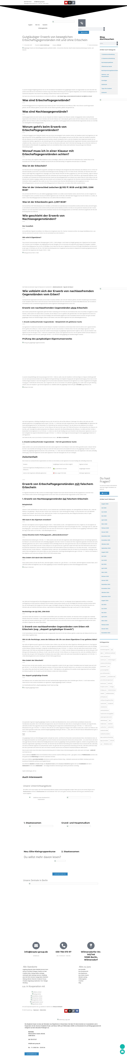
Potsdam (25, 981)
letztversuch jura (112, 690)
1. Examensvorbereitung (108, 54)
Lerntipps (112, 686)
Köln (29, 977)
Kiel (26, 977)
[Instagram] (70, 2)
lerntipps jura (103, 690)
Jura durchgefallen (104, 670)
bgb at (101, 653)
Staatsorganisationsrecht (106, 717)
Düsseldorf (30, 971)
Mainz (41, 977)
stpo (110, 720)
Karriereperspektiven (107, 62)
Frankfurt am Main (42, 971)
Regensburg (31, 981)
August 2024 (104, 600)
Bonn (47, 969)
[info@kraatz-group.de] (36, 945)
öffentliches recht (108, 744)
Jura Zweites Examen (84, 975)
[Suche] (104, 29)
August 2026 (104, 504)
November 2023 (105, 632)
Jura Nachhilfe (82, 969)
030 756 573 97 (63, 952)
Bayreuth (30, 969)
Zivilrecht (104, 92)
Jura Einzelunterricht (83, 971)
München (34, 979)
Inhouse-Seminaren (57, 1006)
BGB (112, 649)
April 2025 (104, 568)
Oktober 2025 (105, 544)
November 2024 (105, 588)
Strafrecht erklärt (104, 730)
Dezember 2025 (105, 536)
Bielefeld (38, 969)
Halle (30, 975)
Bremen (25, 971)
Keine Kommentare (93, 45)
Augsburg (25, 969)
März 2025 (104, 572)
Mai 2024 (103, 612)
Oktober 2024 (105, 592)
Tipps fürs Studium (106, 88)
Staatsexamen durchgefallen (106, 713)
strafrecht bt (110, 727)
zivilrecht (112, 740)
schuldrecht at (103, 707)
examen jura (103, 659)
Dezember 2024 (105, 584)
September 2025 (105, 548)
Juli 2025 (103, 556)
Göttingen (42, 973)
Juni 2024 (104, 608)
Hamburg (33, 975)
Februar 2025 (105, 576)
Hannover (38, 975)
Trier (42, 981)
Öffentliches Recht (106, 66)
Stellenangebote (83, 979)
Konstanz (33, 977)
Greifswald (25, 975)
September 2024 (106, 596)
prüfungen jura (103, 696)
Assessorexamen (104, 646)
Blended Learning (83, 977)
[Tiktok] (73, 2)
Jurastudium (103, 676)
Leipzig (37, 977)
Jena (24, 977)
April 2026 (104, 520)
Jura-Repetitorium (83, 973)
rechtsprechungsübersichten (106, 700)
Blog (80, 982)
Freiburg (33, 973)
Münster (30, 979)
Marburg (25, 979)
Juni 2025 (104, 560)
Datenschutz (43, 1010)
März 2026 (104, 524)
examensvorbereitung (105, 663)
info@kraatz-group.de (36, 952)
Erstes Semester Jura (105, 656)
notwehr (102, 693)
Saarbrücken (37, 981)
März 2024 (104, 620)
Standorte (45, 24)
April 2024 (104, 616)
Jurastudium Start (111, 676)
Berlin (34, 969)
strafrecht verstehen (105, 734)
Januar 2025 (104, 580)
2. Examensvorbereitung (108, 58)
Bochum (43, 969)
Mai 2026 (103, 516)
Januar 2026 (104, 532)
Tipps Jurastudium (104, 740)
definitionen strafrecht (110, 653)
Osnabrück (39, 979)
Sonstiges (104, 80)
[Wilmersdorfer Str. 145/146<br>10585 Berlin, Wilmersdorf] (91, 945)
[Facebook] (77, 1011)
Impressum (36, 1010)
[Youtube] (66, 2)
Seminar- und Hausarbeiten (105, 75)
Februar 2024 (105, 624)
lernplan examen (104, 686)
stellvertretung (103, 720)
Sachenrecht (103, 703)
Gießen (37, 973)
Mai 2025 (103, 564)
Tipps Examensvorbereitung (106, 737)
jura (109, 666)
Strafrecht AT (103, 727)
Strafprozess (103, 723)
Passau (44, 979)
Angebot (30, 24)
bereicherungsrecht (104, 649)
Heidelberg (44, 975)
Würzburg (25, 982)
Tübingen (45, 981)
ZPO (101, 744)
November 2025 (105, 540)
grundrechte (103, 666)
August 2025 (104, 552)
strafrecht (110, 723)
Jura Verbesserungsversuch (106, 680)
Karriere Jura (103, 683)
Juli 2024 (103, 604)
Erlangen (35, 971)
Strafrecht (104, 84)
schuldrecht (110, 703)
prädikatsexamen (110, 693)
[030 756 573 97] (63, 945)
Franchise (81, 981)
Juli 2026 (103, 508)
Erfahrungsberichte (42, 28)
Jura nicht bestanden (105, 673)
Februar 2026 (105, 528)
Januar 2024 (104, 628)
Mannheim (45, 977)
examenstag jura (111, 659)
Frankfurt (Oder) (27, 973)
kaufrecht (110, 683)
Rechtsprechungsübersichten (109, 70)
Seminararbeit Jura (104, 710)
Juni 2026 (104, 512)
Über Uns (37, 24)
